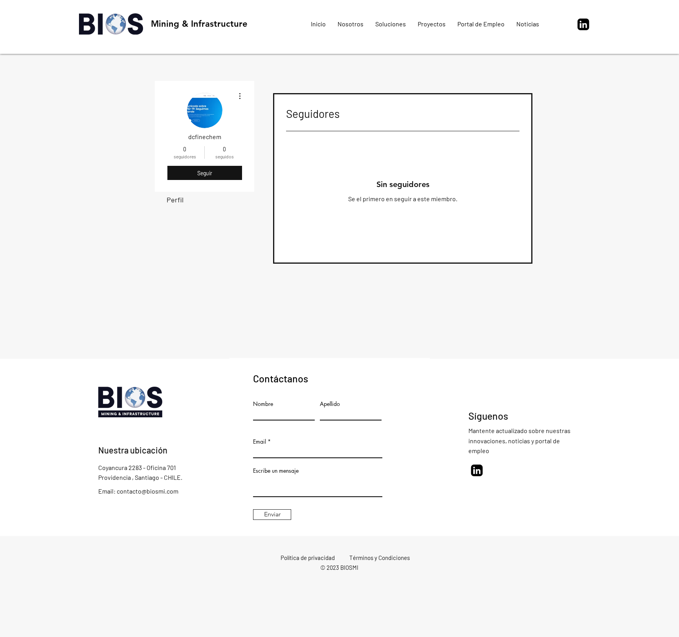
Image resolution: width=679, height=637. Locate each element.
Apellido (330, 404)
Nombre (263, 404)
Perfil (175, 199)
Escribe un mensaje (276, 471)
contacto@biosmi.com (147, 491)
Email (259, 441)
